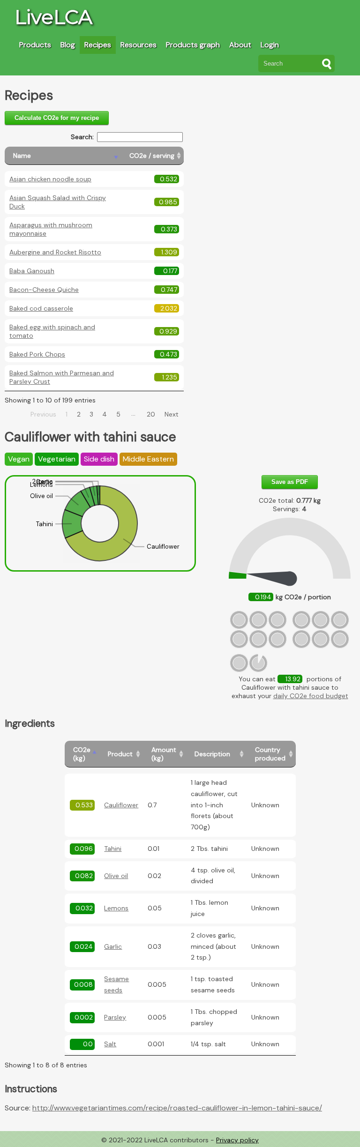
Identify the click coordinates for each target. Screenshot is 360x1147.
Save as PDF (289, 481)
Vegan (19, 459)
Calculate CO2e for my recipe (57, 117)
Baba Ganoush (31, 271)
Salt (110, 1044)
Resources (138, 45)
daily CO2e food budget (310, 696)
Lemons (116, 908)
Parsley (115, 1017)
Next (172, 414)
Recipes (97, 45)
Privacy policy (237, 1140)
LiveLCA (53, 17)
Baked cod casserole (41, 308)
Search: (82, 137)
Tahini (112, 848)
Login (270, 45)
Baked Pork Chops (37, 354)
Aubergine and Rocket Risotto (55, 252)
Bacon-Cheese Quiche (44, 289)
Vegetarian (56, 459)
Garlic (113, 946)
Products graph (193, 45)
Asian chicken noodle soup (50, 179)
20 (151, 414)
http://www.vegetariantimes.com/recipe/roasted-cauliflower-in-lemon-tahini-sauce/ (177, 1108)
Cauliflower (121, 805)
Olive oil (116, 875)
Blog (67, 45)
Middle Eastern (148, 459)
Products (35, 45)
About (240, 45)
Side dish (99, 459)
